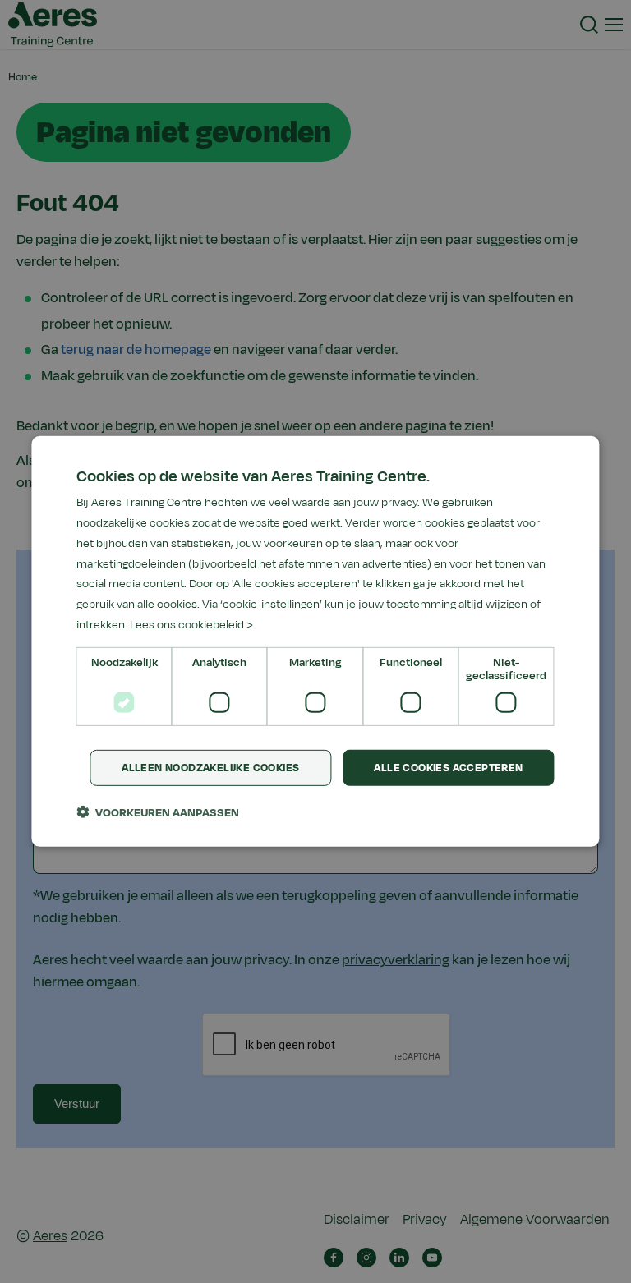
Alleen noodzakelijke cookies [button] (210, 767)
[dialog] (315, 641)
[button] (157, 812)
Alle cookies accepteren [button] (448, 767)
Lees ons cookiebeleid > (191, 624)
